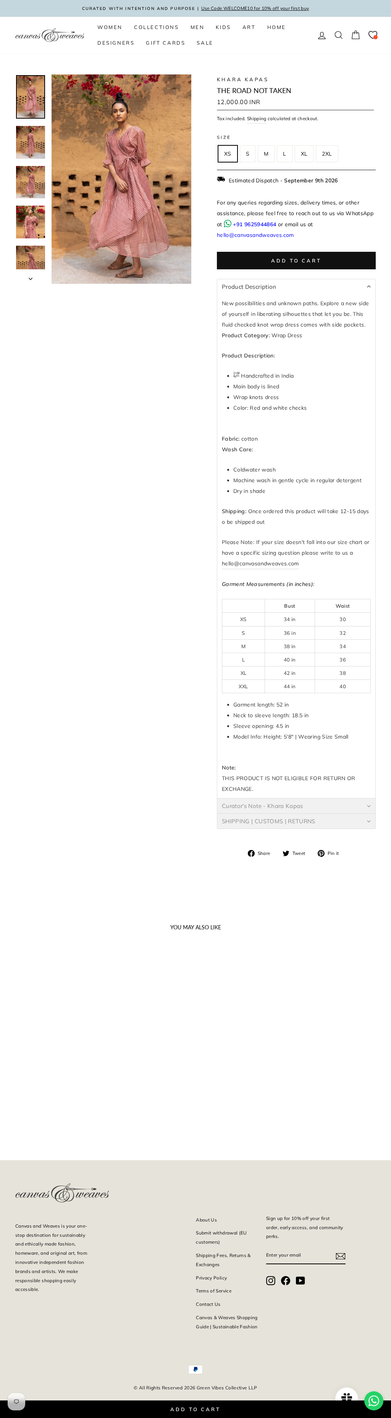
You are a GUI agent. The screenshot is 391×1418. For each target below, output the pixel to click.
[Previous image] (24, 1012)
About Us (206, 1220)
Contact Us (208, 1304)
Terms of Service (213, 1291)
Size (224, 137)
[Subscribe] (341, 1255)
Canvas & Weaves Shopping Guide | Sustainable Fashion (226, 1322)
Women (110, 27)
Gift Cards (165, 43)
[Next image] (90, 1012)
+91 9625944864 (254, 224)
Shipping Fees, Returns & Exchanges (223, 1259)
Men (198, 27)
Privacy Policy (211, 1278)
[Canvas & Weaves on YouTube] (300, 1280)
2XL (327, 153)
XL (304, 153)
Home (276, 27)
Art (249, 27)
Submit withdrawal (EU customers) (221, 1237)
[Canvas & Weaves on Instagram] (270, 1280)
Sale (205, 43)
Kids (223, 27)
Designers (115, 43)
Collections (156, 27)
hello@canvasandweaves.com (255, 235)
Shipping (257, 118)
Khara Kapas (243, 79)
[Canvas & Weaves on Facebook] (285, 1280)
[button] (296, 286)
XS (227, 153)
